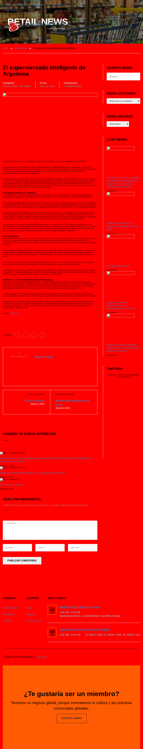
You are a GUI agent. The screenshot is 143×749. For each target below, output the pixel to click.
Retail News (10, 86)
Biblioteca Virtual (60, 5)
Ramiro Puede (44, 356)
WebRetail (14, 313)
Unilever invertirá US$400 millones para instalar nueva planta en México (123, 347)
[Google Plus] (25, 335)
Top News (25, 86)
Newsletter (39, 5)
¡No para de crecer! (11, 484)
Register (22, 5)
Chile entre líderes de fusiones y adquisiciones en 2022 (32, 472)
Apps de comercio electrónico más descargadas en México (121, 305)
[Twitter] (34, 335)
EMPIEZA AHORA (71, 718)
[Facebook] (17, 335)
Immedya (41, 657)
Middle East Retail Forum (79, 607)
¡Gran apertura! (34, 400)
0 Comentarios (73, 86)
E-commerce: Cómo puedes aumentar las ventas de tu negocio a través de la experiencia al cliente (123, 182)
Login (8, 5)
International (11, 10)
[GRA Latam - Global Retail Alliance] (37, 28)
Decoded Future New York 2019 (84, 630)
